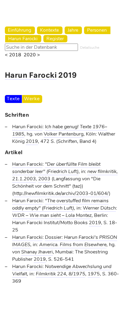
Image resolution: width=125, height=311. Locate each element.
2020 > (32, 55)
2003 (44, 178)
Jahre (73, 30)
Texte (13, 98)
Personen (97, 30)
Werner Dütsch (99, 208)
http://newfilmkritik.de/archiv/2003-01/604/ (61, 193)
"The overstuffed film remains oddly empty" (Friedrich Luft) (60, 204)
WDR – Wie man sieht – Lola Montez (52, 215)
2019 (32, 141)
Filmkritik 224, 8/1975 (60, 273)
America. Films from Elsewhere (72, 244)
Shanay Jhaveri (37, 252)
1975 (94, 273)
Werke (31, 98)
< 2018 (13, 55)
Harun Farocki (23, 38)
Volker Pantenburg (63, 134)
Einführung (19, 30)
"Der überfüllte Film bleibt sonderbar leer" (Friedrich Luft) (56, 168)
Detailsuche (89, 47)
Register (55, 38)
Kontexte (49, 30)
